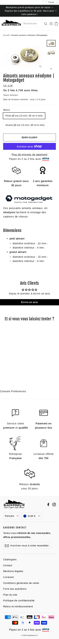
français (9, 516)
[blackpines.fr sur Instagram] (54, 504)
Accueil (6, 35)
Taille (6, 110)
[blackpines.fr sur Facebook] (48, 504)
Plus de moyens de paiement (29, 154)
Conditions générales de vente (21, 583)
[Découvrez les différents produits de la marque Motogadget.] (29, 203)
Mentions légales (13, 571)
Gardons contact (15, 527)
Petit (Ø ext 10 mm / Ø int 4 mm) (24, 115)
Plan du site (10, 594)
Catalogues (10, 559)
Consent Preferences (13, 391)
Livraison (8, 577)
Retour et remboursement (18, 606)
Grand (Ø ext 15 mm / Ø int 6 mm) (25, 125)
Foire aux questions (14, 588)
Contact (7, 565)
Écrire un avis (29, 302)
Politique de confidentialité (19, 600)
